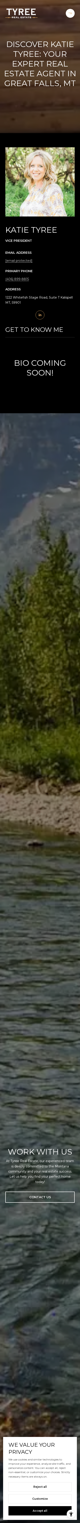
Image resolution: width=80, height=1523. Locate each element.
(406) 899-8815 (17, 279)
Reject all (40, 1486)
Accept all (40, 1510)
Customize (40, 1498)
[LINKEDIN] (40, 315)
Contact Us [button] (40, 1197)
